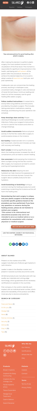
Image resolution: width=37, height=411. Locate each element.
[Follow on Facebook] (4, 350)
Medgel (4, 311)
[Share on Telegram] (26, 244)
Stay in (3, 328)
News (3, 314)
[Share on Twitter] (16, 244)
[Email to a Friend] (20, 244)
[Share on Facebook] (13, 244)
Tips (2, 332)
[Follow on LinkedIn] (14, 350)
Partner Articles (6, 318)
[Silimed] (9, 345)
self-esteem (22, 71)
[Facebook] (28, 2)
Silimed (4, 325)
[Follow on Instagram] (8, 350)
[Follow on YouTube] (4, 355)
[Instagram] (30, 2)
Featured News (6, 304)
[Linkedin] (33, 2)
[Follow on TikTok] (11, 350)
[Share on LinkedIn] (23, 244)
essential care (18, 78)
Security (4, 321)
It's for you (5, 307)
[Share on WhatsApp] (10, 244)
